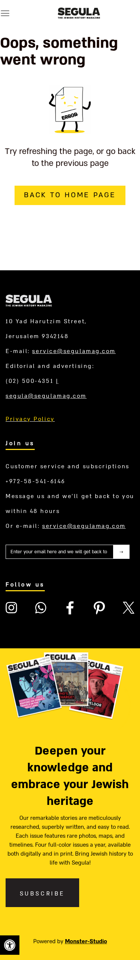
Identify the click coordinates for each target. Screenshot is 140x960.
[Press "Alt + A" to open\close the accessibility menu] (9, 945)
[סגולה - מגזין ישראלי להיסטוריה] (78, 13)
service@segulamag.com (74, 351)
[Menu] (5, 13)
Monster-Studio (86, 941)
